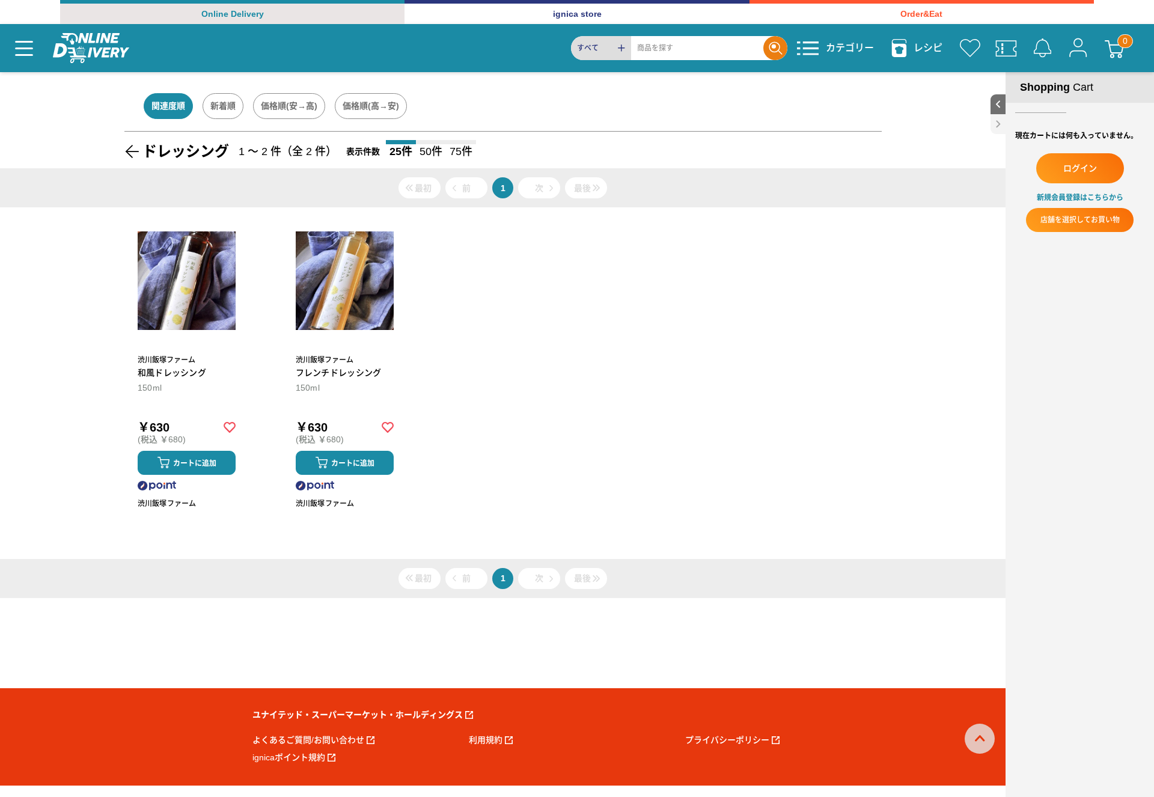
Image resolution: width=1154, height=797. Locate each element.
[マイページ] (1078, 48)
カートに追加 (194, 463)
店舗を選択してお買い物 (1080, 220)
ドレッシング (185, 151)
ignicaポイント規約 (288, 757)
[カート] (1114, 48)
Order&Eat (921, 14)
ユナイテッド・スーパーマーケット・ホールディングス (357, 714)
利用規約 (485, 740)
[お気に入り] (970, 48)
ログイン (1080, 168)
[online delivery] (91, 48)
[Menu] (24, 48)
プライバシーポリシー (727, 740)
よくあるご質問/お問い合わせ (308, 740)
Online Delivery (232, 14)
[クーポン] (1006, 48)
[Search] (775, 48)
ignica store (577, 14)
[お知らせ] (1042, 48)
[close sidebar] (998, 124)
